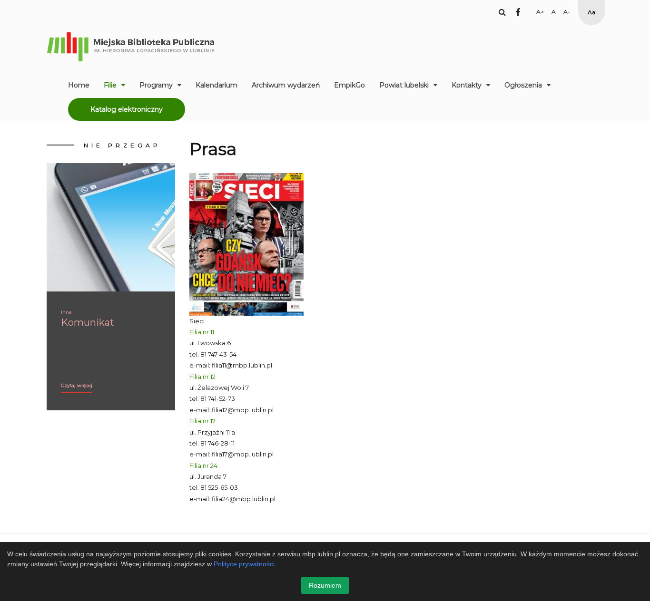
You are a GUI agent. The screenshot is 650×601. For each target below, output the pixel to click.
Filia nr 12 (202, 376)
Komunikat (87, 322)
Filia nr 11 (201, 332)
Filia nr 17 (202, 421)
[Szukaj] (502, 12)
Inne (66, 312)
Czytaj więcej (76, 385)
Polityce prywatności (244, 564)
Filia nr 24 (203, 465)
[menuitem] (78, 85)
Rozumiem (325, 585)
